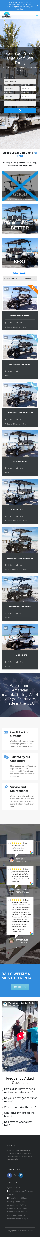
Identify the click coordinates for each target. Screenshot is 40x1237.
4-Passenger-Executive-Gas (20, 606)
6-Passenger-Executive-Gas (20, 364)
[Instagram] (20, 1175)
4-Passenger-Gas (20, 655)
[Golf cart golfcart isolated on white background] (20, 186)
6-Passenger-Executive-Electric (20, 413)
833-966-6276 (14, 1187)
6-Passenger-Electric (20, 510)
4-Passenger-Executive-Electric (20, 558)
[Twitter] (15, 1175)
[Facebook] (9, 1175)
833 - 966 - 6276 (20, 987)
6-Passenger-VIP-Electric (20, 316)
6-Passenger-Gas (20, 461)
